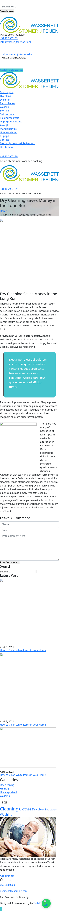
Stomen (4, 110)
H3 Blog (4, 788)
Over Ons (5, 96)
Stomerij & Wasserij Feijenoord (17, 143)
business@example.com (14, 891)
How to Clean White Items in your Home (23, 650)
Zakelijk (4, 125)
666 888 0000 (7, 885)
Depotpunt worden (11, 121)
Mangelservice (8, 128)
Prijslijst (4, 136)
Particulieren (7, 103)
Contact (4, 139)
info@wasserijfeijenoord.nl (15, 42)
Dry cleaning (7, 785)
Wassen (4, 107)
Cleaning (9, 809)
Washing (5, 796)
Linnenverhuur (8, 132)
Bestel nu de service (11, 70)
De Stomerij (6, 147)
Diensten (5, 99)
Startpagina (6, 92)
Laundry (53, 810)
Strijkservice (7, 114)
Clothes (25, 809)
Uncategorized (8, 792)
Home (4, 211)
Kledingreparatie (9, 118)
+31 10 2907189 (9, 38)
